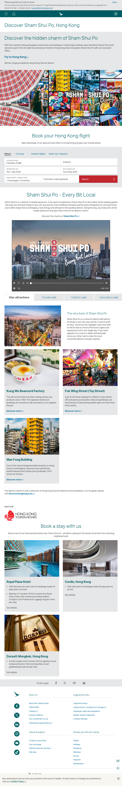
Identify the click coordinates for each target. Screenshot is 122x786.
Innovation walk (109, 297)
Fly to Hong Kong (16, 56)
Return (7, 153)
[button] (6, 13)
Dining (76, 756)
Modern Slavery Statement (84, 715)
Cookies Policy (18, 781)
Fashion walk (79, 297)
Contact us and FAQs (37, 740)
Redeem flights (38, 153)
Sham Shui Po (72, 216)
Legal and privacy (80, 703)
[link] (32, 170)
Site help (32, 752)
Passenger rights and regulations (86, 711)
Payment (76, 760)
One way (20, 153)
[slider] (31, 283)
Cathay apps (34, 707)
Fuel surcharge (35, 744)
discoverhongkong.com (22, 493)
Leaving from (12, 160)
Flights (76, 740)
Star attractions (19, 297)
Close (114, 2)
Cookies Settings (80, 719)
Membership (78, 763)
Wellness (77, 752)
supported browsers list (42, 8)
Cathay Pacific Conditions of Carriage (90, 707)
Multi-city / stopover (58, 153)
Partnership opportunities (40, 723)
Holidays (76, 744)
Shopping (77, 748)
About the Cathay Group (39, 703)
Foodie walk (49, 297)
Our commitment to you (38, 719)
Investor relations (36, 715)
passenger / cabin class (17, 178)
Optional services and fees (40, 748)
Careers (33, 711)
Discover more (15, 411)
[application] (32, 162)
